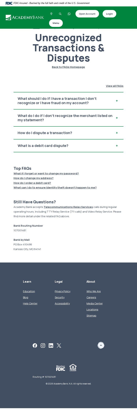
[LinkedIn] (51, 345)
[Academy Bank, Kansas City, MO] (25, 17)
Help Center (30, 303)
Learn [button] (27, 281)
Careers (91, 297)
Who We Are (94, 291)
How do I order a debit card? (32, 183)
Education (29, 291)
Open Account (85, 14)
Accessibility (62, 303)
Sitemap (91, 315)
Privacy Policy (62, 291)
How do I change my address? (34, 178)
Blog (25, 297)
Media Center (95, 303)
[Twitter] (59, 345)
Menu (56, 23)
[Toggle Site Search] (60, 13)
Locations (92, 309)
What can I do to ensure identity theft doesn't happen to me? (55, 187)
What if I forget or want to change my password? (46, 173)
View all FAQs (114, 86)
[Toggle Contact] (69, 13)
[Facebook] (35, 345)
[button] (68, 100)
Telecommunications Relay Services (68, 207)
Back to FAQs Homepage (68, 67)
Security (59, 297)
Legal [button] (59, 281)
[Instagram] (43, 345)
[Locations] (51, 13)
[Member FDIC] (60, 367)
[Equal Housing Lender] (73, 367)
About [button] (91, 281)
